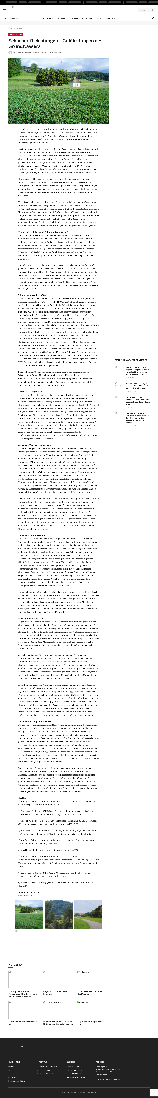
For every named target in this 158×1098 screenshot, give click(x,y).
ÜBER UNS (110, 18)
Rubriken (47, 18)
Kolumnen (60, 18)
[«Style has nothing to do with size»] (93, 1010)
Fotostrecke (73, 18)
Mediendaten (87, 18)
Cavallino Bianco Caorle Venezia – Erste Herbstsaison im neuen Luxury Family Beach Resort (137, 400)
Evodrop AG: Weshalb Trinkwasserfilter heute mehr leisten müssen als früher (22, 994)
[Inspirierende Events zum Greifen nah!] (93, 979)
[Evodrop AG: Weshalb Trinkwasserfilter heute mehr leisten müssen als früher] (24, 979)
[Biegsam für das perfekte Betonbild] (59, 979)
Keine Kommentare (41, 52)
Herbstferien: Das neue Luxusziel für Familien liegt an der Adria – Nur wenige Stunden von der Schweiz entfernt (137, 418)
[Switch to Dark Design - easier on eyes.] (153, 18)
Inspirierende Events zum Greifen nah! (89, 992)
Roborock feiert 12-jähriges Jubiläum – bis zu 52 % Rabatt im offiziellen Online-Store (137, 386)
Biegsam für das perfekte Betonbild (55, 992)
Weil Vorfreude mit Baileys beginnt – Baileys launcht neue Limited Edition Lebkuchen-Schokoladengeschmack (137, 370)
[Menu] (4, 10)
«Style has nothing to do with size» (90, 1023)
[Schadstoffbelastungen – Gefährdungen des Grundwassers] (58, 91)
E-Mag (99, 18)
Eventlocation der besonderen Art (22, 1023)
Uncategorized (16, 34)
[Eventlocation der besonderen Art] (24, 1010)
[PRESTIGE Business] (74, 10)
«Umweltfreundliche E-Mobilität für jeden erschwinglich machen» (58, 1023)
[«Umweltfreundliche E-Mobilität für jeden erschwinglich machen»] (59, 1010)
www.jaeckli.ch (25, 895)
